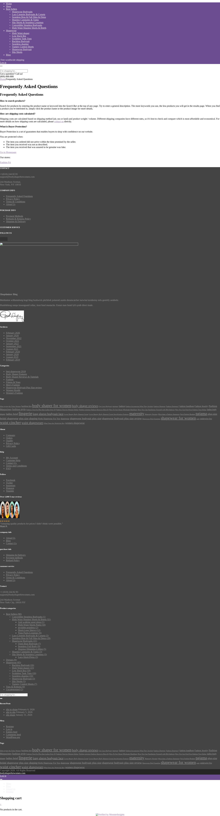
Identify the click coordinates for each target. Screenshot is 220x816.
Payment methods (14, 557)
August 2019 (12, 357)
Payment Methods (14, 216)
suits (198, 419)
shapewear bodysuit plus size (85, 418)
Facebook (10, 480)
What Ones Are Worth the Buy (54, 423)
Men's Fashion (13, 385)
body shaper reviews (85, 406)
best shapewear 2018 (16, 371)
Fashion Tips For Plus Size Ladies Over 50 (41, 410)
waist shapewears (32, 423)
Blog (8, 55)
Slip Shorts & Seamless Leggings (27, 22)
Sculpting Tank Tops (22, 38)
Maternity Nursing (151, 414)
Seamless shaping (20, 44)
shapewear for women (178, 418)
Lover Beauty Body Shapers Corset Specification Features (109, 414)
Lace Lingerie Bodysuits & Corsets (28, 14)
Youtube (10, 491)
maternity (136, 413)
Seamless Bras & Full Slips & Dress (29, 17)
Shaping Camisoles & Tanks (25, 20)
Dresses (11, 660)
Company (10, 435)
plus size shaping (28, 418)
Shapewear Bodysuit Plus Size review (24, 387)
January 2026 (12, 335)
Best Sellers (11, 9)
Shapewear (11, 30)
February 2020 (13, 351)
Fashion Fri (5, 162)
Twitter (9, 483)
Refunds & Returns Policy (18, 219)
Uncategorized (14, 689)
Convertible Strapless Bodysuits (27, 25)
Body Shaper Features (16, 374)
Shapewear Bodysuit (22, 49)
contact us (59, 121)
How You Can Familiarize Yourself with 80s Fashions (156, 410)
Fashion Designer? (172, 406)
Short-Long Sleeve (29, 630)
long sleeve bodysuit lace (48, 413)
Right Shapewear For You (49, 418)
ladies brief (12, 413)
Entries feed (11, 732)
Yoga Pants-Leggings (29, 633)
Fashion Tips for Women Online (67, 410)
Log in (9, 729)
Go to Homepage (8, 152)
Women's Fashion (14, 393)
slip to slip (11, 712)
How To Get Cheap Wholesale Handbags (123, 410)
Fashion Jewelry (201, 406)
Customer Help (13, 460)
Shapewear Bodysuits (22, 11)
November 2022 (13, 338)
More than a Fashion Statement (169, 414)
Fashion (9, 379)
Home (9, 3)
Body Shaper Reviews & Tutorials (22, 377)
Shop (8, 6)
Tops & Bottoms (15, 686)
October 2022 (12, 341)
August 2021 (12, 349)
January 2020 (12, 354)
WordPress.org (13, 737)
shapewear (65, 418)
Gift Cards (11, 446)
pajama (201, 413)
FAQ (8, 468)
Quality (9, 440)
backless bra (26, 406)
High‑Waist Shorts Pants (31, 625)
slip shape (10, 715)
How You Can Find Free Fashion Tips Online (190, 410)
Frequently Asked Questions (19, 196)
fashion (122, 406)
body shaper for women (51, 405)
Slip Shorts (17, 52)
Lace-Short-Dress (28, 657)
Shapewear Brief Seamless (151, 419)
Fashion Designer (160, 406)
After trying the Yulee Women (10, 406)
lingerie (25, 413)
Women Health (13, 390)
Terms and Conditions (16, 466)
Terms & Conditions (15, 201)
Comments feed (13, 734)
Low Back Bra (19, 36)
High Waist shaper (20, 33)
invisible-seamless (28, 627)
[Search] (1, 698)
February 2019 (13, 360)
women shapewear (75, 423)
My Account (12, 457)
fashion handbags (186, 406)
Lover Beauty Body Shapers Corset (76, 414)
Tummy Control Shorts (23, 46)
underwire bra (206, 418)
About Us (10, 204)
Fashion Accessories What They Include (139, 406)
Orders (9, 438)
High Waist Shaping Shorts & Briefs (29, 28)
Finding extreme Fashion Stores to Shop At (94, 410)
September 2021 (13, 346)
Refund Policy (13, 560)
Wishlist (9, 791)
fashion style (19, 409)
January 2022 (12, 343)
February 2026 (13, 333)
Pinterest (10, 488)
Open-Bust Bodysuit (29, 643)
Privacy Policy (13, 199)
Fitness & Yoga (13, 382)
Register (10, 726)
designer (115, 406)
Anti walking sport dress (31, 622)
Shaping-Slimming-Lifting (32, 649)
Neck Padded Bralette (187, 414)
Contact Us (11, 463)
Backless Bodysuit (20, 41)
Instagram (10, 485)
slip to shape (12, 709)
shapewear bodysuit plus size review (122, 418)
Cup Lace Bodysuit (105, 406)
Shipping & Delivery (16, 221)
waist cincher (10, 422)
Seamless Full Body (29, 646)
